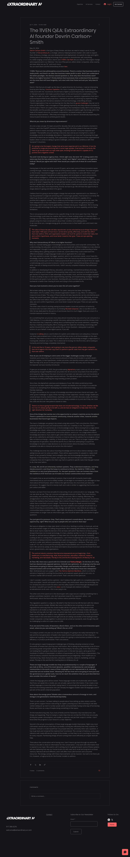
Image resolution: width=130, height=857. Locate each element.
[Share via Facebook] (31, 765)
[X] (112, 820)
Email (72, 819)
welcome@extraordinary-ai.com (19, 830)
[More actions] (99, 24)
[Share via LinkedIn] (40, 765)
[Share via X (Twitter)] (35, 765)
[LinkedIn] (109, 820)
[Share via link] (45, 765)
